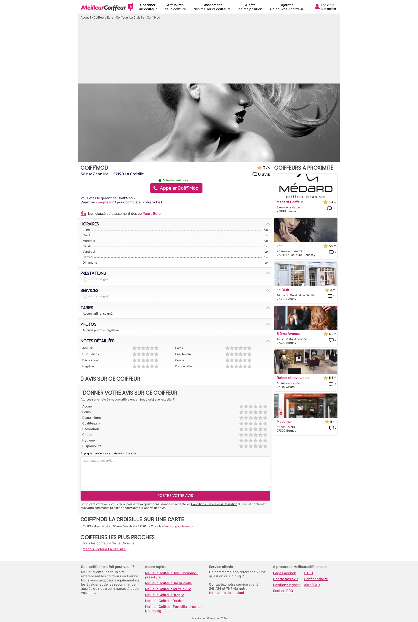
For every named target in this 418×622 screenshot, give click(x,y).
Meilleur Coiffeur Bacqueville (168, 583)
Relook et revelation (293, 378)
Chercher (148, 7)
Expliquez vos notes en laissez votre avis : (109, 453)
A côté (250, 7)
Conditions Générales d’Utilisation (214, 504)
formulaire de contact (226, 593)
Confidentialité (316, 579)
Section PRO (283, 591)
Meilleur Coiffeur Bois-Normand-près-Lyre (171, 575)
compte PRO (106, 202)
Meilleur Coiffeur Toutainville (168, 589)
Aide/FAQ (312, 585)
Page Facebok (284, 573)
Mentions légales (286, 585)
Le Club (283, 290)
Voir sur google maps (178, 526)
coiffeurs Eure (149, 213)
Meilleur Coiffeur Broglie (164, 595)
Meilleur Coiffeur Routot (164, 601)
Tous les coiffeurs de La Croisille (108, 543)
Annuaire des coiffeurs (107, 6)
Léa (280, 246)
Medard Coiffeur (290, 202)
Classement (212, 7)
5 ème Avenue (288, 334)
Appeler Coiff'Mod (179, 188)
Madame (284, 421)
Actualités (175, 7)
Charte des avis (154, 508)
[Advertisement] (209, 52)
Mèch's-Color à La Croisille (104, 549)
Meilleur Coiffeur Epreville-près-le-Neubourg (173, 609)
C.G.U (308, 573)
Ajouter (286, 7)
